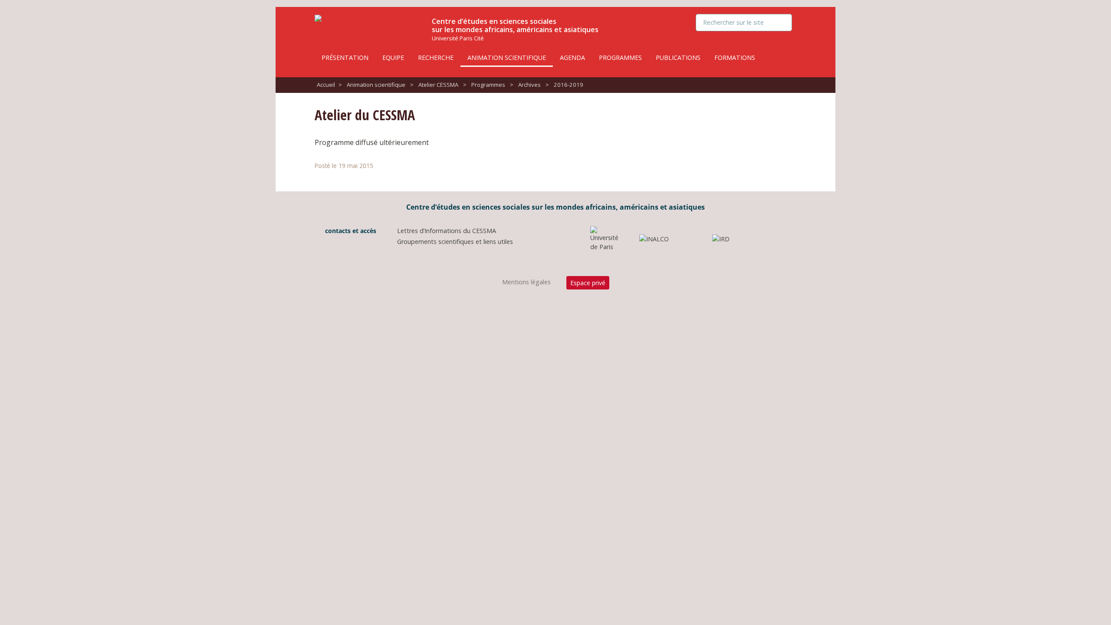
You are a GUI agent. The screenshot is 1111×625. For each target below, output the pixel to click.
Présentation (345, 57)
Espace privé (587, 283)
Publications (678, 57)
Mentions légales (526, 282)
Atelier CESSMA (438, 85)
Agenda (572, 57)
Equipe (393, 57)
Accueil (326, 85)
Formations (734, 57)
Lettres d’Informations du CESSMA (446, 231)
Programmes (620, 57)
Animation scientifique (506, 57)
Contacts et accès (349, 231)
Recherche (436, 57)
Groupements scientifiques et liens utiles (455, 241)
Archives (529, 85)
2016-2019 (568, 85)
